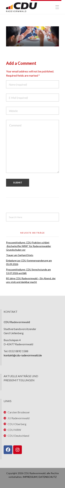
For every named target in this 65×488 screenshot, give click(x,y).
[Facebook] (8, 449)
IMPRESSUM (30, 476)
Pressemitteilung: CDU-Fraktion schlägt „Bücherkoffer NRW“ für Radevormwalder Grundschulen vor (28, 246)
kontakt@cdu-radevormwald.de (23, 355)
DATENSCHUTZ (48, 476)
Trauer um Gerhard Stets (19, 255)
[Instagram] (17, 449)
